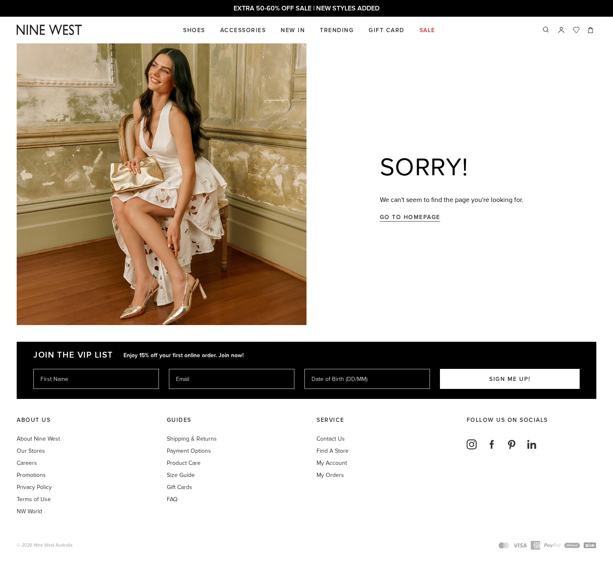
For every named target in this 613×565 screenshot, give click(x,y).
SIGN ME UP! (509, 379)
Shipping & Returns (192, 438)
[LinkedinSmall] (532, 444)
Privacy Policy (34, 487)
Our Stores (31, 450)
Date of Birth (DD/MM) (336, 369)
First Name (54, 369)
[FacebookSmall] (492, 444)
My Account (332, 463)
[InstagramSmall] (472, 444)
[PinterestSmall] (512, 444)
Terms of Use (34, 499)
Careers (27, 463)
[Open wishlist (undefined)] (576, 30)
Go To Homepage (410, 217)
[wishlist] (576, 30)
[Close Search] (546, 30)
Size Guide (181, 475)
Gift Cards (179, 487)
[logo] (49, 30)
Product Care (184, 463)
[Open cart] (591, 30)
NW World (29, 511)
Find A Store (333, 450)
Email (183, 369)
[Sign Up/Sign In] (561, 30)
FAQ (172, 499)
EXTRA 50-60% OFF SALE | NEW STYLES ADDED (306, 8)
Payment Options (189, 450)
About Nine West (38, 438)
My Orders (330, 475)
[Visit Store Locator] (561, 30)
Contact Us (331, 438)
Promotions (31, 475)
